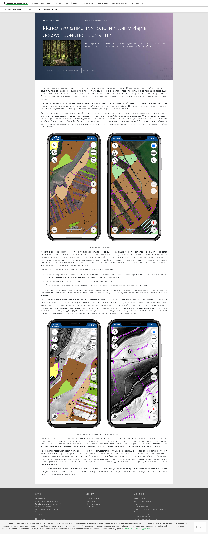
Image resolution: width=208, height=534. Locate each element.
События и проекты (32, 9)
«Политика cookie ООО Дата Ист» (137, 529)
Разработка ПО (40, 499)
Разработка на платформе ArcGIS (46, 501)
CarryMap (48, 70)
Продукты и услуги (50, 9)
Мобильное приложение (67, 70)
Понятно (200, 527)
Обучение (38, 514)
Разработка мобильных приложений (48, 504)
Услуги (35, 3)
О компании (87, 3)
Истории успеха (61, 3)
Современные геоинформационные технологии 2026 (120, 3)
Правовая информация (141, 506)
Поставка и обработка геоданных (47, 509)
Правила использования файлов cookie (147, 519)
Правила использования (141, 516)
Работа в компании (140, 499)
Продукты (45, 3)
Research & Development (43, 506)
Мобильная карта (90, 70)
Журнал (75, 3)
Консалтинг (39, 512)
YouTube (90, 506)
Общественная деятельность (143, 501)
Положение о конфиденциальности (145, 514)
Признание (137, 504)
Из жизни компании (13, 9)
